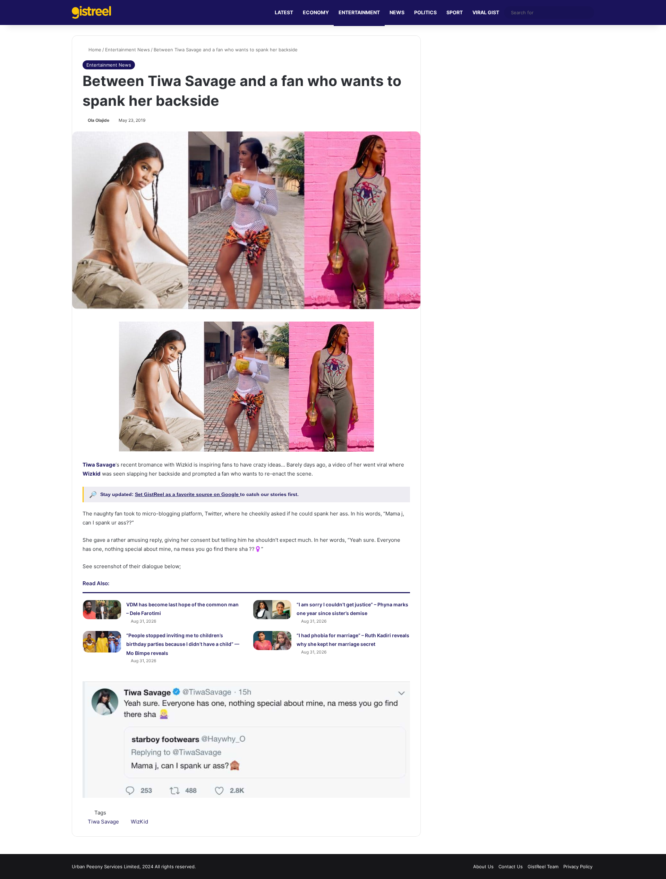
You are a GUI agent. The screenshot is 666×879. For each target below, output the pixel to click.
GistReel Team (543, 866)
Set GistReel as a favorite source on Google (187, 494)
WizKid (139, 821)
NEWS (397, 12)
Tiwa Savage (103, 821)
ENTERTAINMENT (359, 12)
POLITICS (425, 12)
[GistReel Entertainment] (91, 12)
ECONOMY (316, 12)
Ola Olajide (98, 120)
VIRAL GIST (485, 12)
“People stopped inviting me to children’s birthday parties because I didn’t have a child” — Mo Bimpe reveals (182, 644)
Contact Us (510, 866)
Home (94, 49)
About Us (483, 866)
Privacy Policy (577, 866)
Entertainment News (127, 49)
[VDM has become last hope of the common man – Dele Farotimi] (102, 609)
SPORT (454, 12)
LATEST (284, 12)
